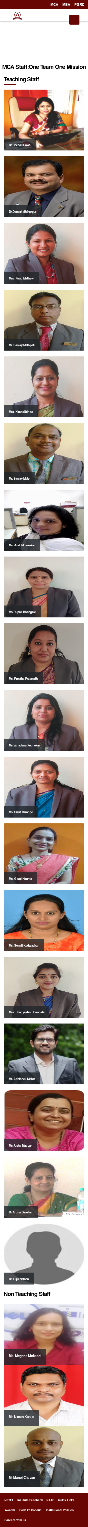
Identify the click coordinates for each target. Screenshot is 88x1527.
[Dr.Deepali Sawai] (44, 119)
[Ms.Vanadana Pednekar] (44, 719)
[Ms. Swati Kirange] (44, 786)
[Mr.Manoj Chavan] (44, 1455)
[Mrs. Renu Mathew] (44, 253)
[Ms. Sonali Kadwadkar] (44, 920)
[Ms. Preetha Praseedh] (44, 653)
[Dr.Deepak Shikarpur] (44, 186)
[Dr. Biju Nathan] (44, 1253)
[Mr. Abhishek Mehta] (44, 1053)
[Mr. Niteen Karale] (44, 1395)
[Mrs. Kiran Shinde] (44, 386)
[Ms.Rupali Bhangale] (44, 586)
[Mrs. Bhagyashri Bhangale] (44, 986)
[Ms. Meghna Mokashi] (44, 1334)
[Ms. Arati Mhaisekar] (44, 519)
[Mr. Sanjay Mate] (44, 453)
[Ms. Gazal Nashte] (44, 853)
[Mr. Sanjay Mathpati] (44, 319)
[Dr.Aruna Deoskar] (44, 1186)
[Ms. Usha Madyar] (44, 1120)
